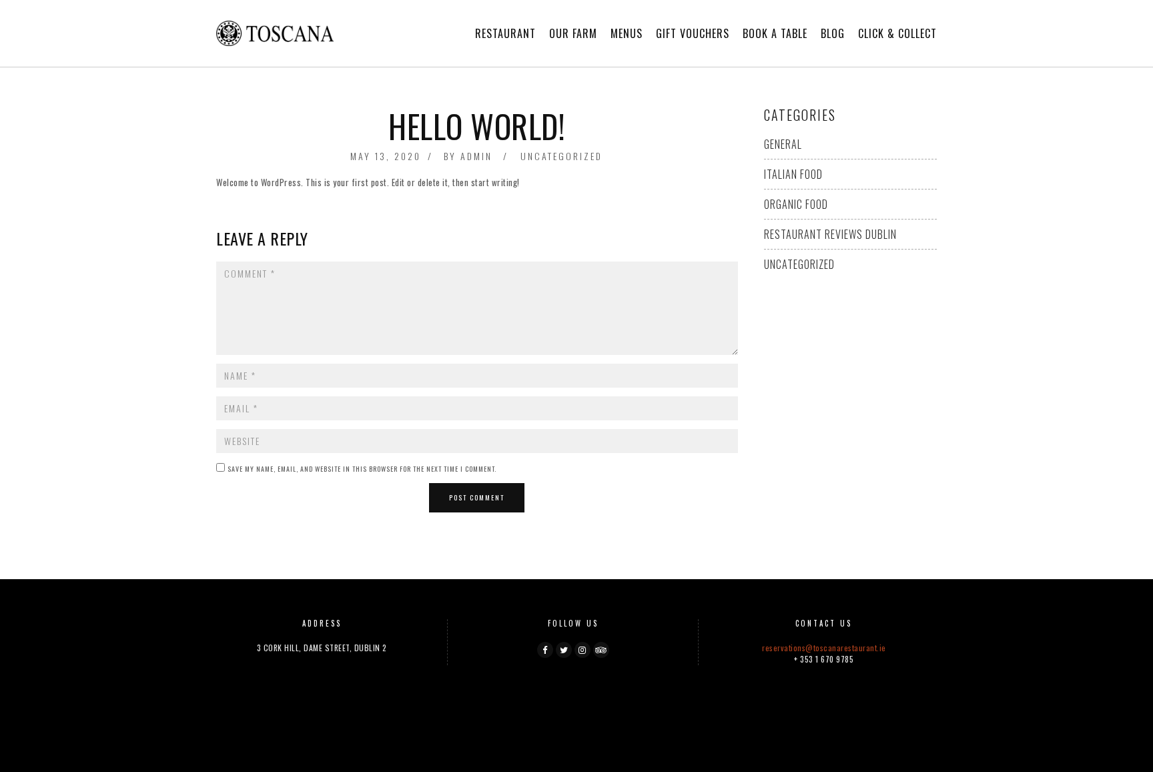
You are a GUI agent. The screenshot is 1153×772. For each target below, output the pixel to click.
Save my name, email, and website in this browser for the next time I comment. (362, 469)
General (783, 144)
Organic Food (796, 204)
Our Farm (573, 33)
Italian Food (793, 174)
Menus (627, 33)
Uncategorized (561, 156)
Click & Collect (897, 33)
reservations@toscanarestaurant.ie (824, 647)
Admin (476, 156)
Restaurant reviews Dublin (830, 234)
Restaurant (505, 33)
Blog (833, 33)
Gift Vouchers (692, 33)
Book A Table (775, 33)
